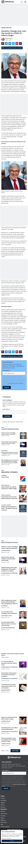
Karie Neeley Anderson (9, 627)
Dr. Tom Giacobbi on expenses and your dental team (9, 663)
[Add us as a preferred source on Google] (20, 43)
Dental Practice (6, 28)
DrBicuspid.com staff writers (10, 573)
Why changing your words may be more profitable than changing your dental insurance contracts (9, 461)
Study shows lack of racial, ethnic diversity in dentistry (9, 497)
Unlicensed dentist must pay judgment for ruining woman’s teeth (8, 739)
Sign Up (6, 387)
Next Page (15, 750)
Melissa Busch (9, 38)
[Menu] (25, 2)
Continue (7, 416)
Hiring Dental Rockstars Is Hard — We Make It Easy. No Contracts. (9, 453)
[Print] (2, 43)
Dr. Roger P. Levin (7, 615)
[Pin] (16, 43)
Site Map (24, 836)
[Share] (6, 43)
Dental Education (5, 495)
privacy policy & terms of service (15, 383)
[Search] (21, 2)
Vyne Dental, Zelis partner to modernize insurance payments (9, 674)
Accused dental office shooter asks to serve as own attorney (8, 623)
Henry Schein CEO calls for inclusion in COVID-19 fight (9, 487)
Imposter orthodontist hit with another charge (9, 718)
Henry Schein (5, 477)
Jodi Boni (5, 605)
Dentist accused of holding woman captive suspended (8, 433)
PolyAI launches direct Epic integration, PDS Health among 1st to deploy (9, 569)
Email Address (7, 370)
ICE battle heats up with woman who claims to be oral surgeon (8, 686)
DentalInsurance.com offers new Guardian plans (9, 728)
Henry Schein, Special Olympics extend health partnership (9, 442)
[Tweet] (13, 43)
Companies (4, 475)
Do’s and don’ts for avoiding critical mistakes (9, 612)
